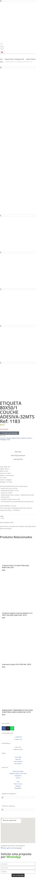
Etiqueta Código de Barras (13, 438)
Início (1, 59)
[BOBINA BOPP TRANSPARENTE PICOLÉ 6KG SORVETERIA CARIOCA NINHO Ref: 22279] (18, 689)
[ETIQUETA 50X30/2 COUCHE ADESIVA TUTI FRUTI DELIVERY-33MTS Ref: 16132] (18, 592)
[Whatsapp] (12, 728)
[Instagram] (8, 728)
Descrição (18, 452)
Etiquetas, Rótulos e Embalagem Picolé (14, 59)
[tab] (18, 451)
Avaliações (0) (18, 459)
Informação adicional (18, 455)
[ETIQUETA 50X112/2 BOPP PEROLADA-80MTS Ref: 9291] (18, 550)
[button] (1, 44)
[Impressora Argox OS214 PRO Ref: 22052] (18, 641)
